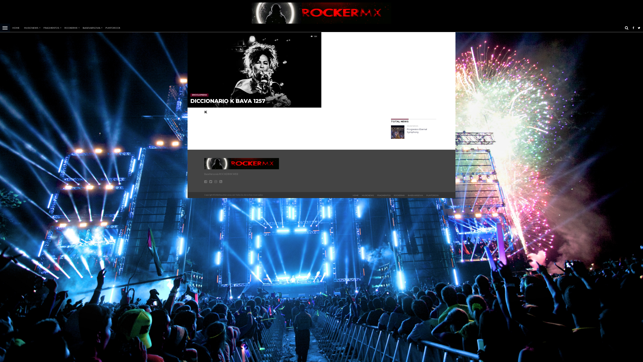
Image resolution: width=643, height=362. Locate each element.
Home (15, 27)
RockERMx (71, 27)
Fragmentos (51, 27)
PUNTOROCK (112, 27)
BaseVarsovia (91, 27)
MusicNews (31, 27)
